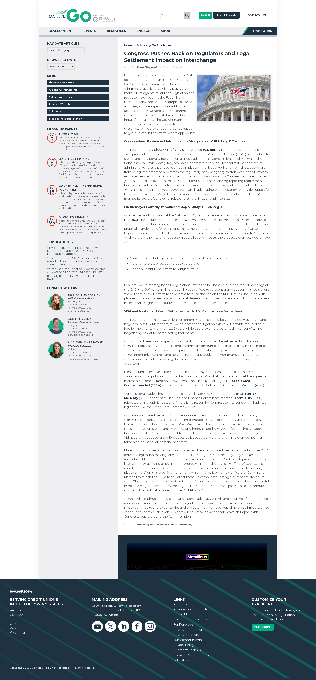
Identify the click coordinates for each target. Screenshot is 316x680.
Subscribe (55, 111)
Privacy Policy (183, 645)
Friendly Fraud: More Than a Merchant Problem (73, 278)
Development (61, 31)
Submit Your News (60, 97)
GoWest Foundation (188, 629)
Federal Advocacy (180, 524)
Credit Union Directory (190, 619)
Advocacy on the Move (151, 524)
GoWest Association (61, 82)
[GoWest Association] (82, 22)
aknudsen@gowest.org (80, 335)
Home (128, 45)
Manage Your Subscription (65, 119)
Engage (143, 31)
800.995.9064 (21, 591)
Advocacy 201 (68, 134)
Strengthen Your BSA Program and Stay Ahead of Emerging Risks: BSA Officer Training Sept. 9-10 (75, 261)
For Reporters (183, 624)
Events (90, 31)
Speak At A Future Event (191, 655)
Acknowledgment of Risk (192, 609)
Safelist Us (181, 660)
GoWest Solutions (186, 635)
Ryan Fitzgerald (147, 67)
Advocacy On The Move (154, 45)
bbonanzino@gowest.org (81, 311)
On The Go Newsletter (63, 90)
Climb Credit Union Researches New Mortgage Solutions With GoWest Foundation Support (72, 250)
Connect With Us (59, 104)
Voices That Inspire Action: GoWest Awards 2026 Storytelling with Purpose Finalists (76, 270)
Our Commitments (187, 640)
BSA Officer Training (74, 159)
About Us (180, 604)
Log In (205, 14)
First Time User (226, 14)
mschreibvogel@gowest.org (83, 359)
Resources (116, 31)
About (166, 31)
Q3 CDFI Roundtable (73, 217)
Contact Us (257, 14)
